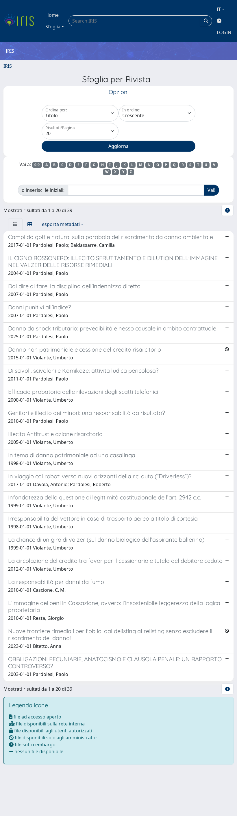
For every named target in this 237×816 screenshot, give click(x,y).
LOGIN (224, 32)
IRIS (7, 66)
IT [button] (219, 9)
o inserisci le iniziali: (43, 190)
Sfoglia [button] (52, 26)
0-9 (37, 164)
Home (52, 15)
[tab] (15, 224)
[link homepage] (20, 21)
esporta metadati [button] (61, 224)
